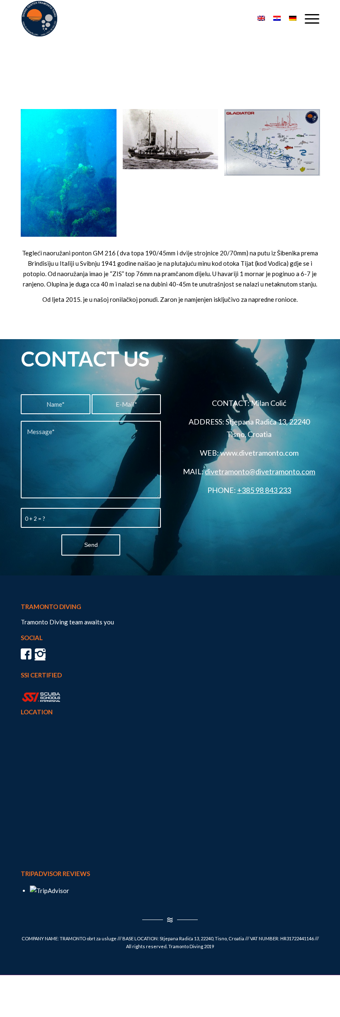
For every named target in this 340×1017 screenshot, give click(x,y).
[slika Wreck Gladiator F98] (72, 176)
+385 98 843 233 (264, 490)
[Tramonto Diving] (39, 18)
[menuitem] (307, 18)
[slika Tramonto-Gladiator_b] (275, 145)
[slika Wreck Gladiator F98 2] (174, 142)
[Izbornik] (307, 18)
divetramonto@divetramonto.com (260, 471)
